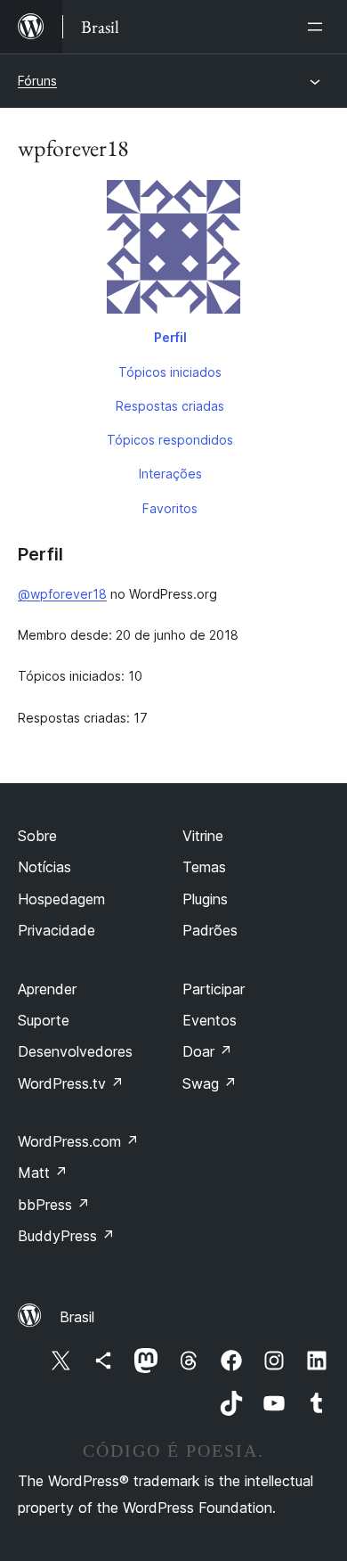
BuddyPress (66, 1236)
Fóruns (37, 80)
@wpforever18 (62, 593)
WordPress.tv (71, 1083)
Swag (209, 1083)
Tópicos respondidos (170, 439)
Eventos (209, 1020)
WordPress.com (78, 1141)
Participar (213, 989)
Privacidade (56, 930)
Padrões (210, 930)
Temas (204, 867)
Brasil (77, 1317)
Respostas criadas (170, 405)
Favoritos (170, 508)
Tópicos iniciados (170, 372)
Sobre (37, 836)
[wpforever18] (173, 250)
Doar (207, 1051)
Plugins (205, 899)
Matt (43, 1172)
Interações (170, 473)
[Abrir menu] (318, 26)
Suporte (43, 1020)
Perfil (170, 337)
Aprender (47, 989)
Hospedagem (61, 899)
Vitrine (202, 836)
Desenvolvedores (75, 1051)
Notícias (44, 867)
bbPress (54, 1205)
